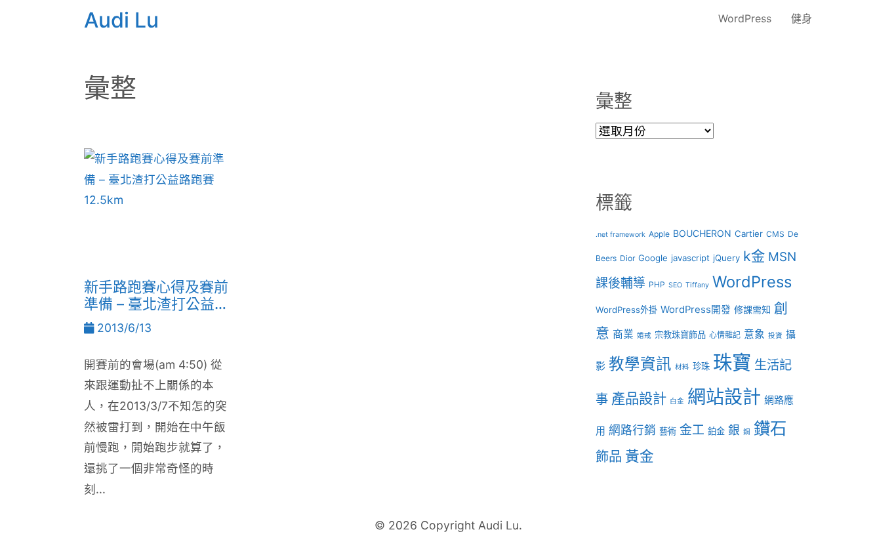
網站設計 (724, 397)
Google (653, 258)
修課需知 (752, 309)
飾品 (609, 456)
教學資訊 (640, 363)
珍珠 (701, 366)
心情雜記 (725, 335)
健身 (801, 18)
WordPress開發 (696, 310)
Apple (659, 234)
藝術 (667, 431)
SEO (675, 285)
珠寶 (732, 362)
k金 (754, 255)
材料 (682, 367)
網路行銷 (632, 430)
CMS (775, 234)
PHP (657, 284)
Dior (627, 258)
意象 (754, 334)
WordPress (744, 18)
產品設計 (638, 398)
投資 (775, 335)
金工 (692, 430)
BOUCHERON (702, 233)
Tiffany (697, 285)
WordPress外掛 (626, 309)
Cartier (749, 233)
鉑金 (716, 431)
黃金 (639, 455)
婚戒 (644, 335)
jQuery (726, 258)
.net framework (620, 234)
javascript (690, 258)
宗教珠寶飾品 (680, 334)
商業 (623, 334)
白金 (677, 401)
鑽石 (770, 428)
